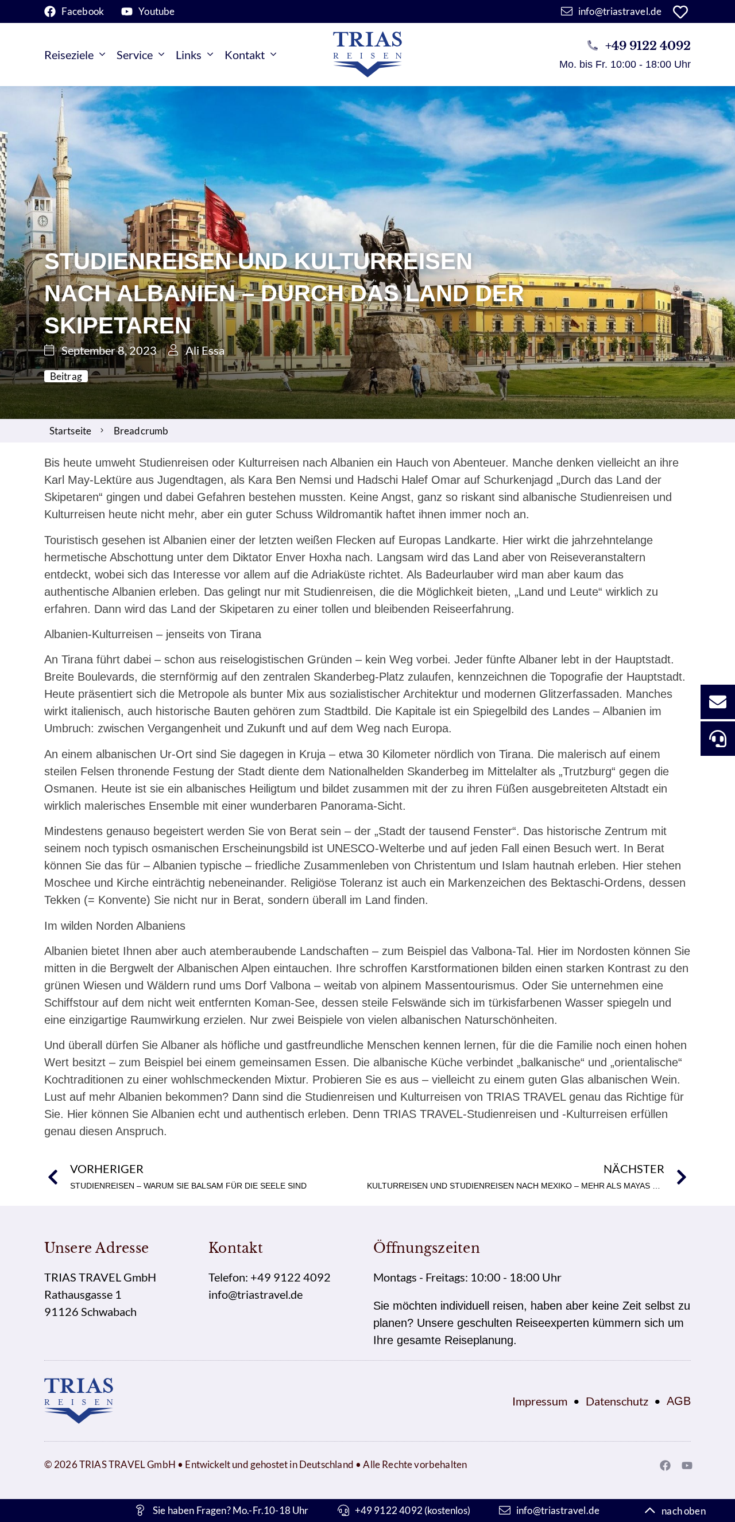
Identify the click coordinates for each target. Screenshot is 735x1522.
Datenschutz (617, 1401)
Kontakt (245, 54)
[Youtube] (687, 1465)
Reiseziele (69, 54)
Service (135, 54)
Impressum (539, 1401)
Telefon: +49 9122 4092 (269, 1277)
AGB (679, 1401)
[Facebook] (665, 1465)
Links (189, 54)
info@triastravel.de (255, 1294)
